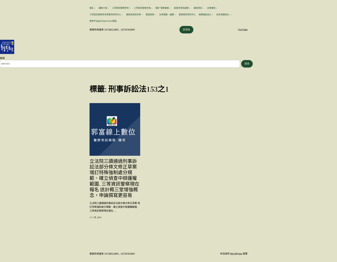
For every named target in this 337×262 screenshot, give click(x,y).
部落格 (186, 29)
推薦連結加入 (205, 14)
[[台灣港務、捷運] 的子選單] (175, 14)
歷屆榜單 (150, 14)
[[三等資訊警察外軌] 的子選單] (152, 8)
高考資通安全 (223, 14)
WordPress (236, 253)
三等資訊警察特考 (120, 8)
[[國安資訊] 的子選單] (203, 8)
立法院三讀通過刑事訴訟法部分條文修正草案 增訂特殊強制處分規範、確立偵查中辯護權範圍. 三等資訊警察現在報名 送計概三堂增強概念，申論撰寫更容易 (114, 178)
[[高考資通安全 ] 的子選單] (231, 14)
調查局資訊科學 (133, 14)
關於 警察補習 (162, 8)
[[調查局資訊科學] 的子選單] (142, 14)
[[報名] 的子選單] (95, 8)
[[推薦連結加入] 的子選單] (212, 14)
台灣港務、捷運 (166, 14)
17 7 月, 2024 (95, 217)
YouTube (242, 29)
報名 (92, 8)
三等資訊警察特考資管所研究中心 (105, 14)
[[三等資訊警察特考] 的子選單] (130, 8)
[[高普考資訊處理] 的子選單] (189, 8)
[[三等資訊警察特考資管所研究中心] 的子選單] (122, 14)
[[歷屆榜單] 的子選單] (155, 14)
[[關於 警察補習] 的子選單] (170, 8)
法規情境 (211, 8)
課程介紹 (103, 8)
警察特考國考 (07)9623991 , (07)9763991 (112, 29)
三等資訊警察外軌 (142, 8)
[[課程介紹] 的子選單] (108, 8)
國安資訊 (198, 8)
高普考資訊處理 (181, 8)
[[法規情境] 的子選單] (216, 8)
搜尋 (2, 58)
